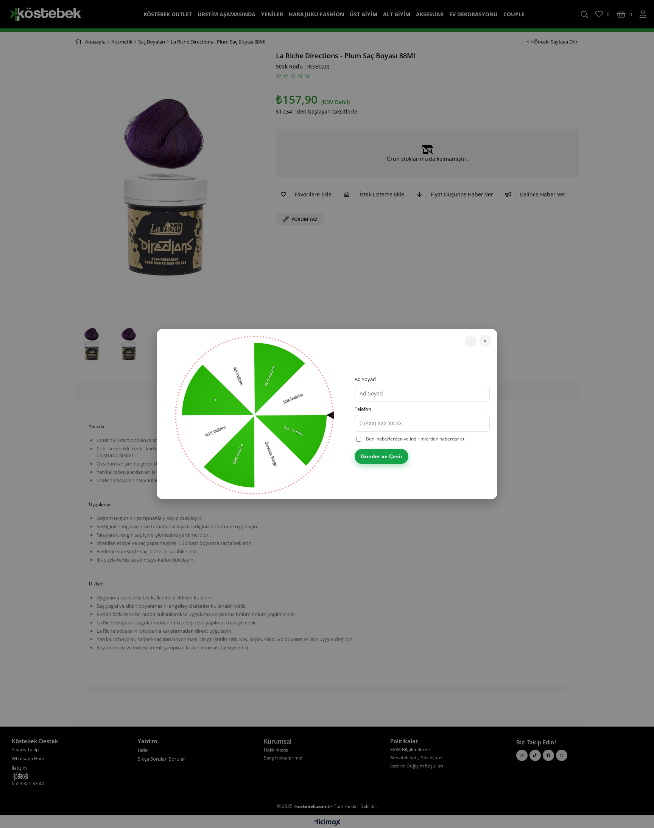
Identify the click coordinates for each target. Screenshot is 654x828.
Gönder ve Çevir (381, 456)
